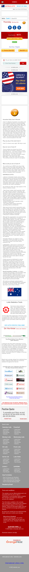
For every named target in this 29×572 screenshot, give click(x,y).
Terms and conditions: (8, 490)
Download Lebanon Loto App (9, 532)
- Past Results (5, 432)
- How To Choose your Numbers (10, 477)
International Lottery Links (14, 563)
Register (18, 47)
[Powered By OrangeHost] (14, 543)
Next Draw (12, 47)
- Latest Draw (5, 429)
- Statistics (5, 434)
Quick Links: (5, 424)
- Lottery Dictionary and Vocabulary (11, 480)
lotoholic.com (17, 556)
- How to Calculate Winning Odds (10, 481)
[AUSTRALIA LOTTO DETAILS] (14, 29)
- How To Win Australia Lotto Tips (10, 478)
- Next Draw (5, 431)
